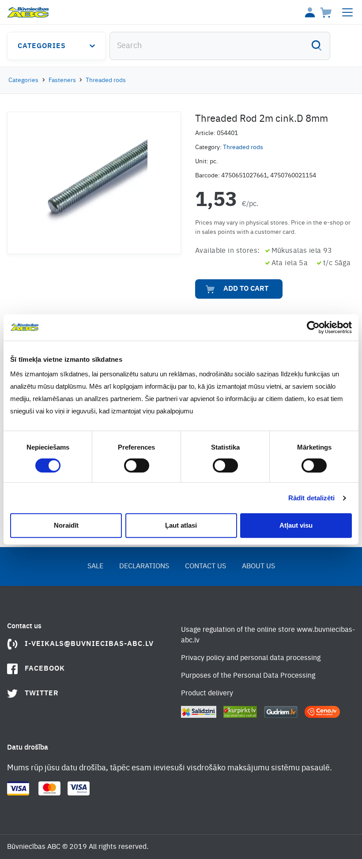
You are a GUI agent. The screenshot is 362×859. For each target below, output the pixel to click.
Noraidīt (66, 525)
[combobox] (219, 46)
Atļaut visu (296, 525)
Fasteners (62, 80)
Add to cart (245, 289)
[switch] (136, 465)
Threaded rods (106, 80)
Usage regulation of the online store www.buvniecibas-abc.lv (268, 635)
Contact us (205, 566)
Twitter (42, 693)
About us (258, 566)
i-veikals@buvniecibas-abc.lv (89, 644)
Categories (42, 46)
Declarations (144, 566)
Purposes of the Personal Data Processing (248, 675)
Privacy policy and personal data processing (251, 658)
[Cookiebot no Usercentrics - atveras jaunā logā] (313, 327)
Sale (95, 566)
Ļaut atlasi (181, 525)
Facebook (45, 668)
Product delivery (207, 693)
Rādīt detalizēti (311, 498)
